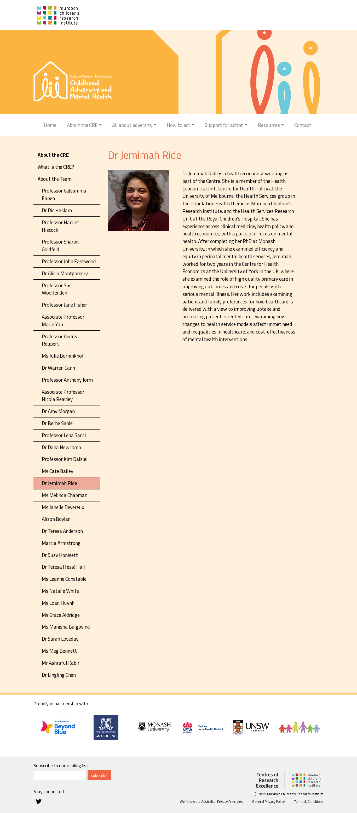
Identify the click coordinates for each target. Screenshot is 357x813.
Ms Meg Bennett (59, 650)
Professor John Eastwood (69, 261)
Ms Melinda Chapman (64, 495)
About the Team (55, 179)
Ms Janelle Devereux (63, 507)
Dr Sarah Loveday (60, 638)
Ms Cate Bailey (57, 471)
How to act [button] (178, 125)
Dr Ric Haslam (57, 210)
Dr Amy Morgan (58, 411)
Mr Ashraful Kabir (60, 663)
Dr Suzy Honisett (60, 555)
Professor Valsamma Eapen (64, 194)
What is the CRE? (56, 167)
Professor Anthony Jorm (67, 379)
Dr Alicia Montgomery (65, 273)
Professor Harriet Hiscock (60, 226)
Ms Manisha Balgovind (66, 626)
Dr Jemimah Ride (59, 483)
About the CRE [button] (82, 125)
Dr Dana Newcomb (61, 447)
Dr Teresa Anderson (62, 531)
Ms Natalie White (60, 591)
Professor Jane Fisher (64, 304)
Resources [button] (269, 125)
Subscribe (99, 775)
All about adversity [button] (132, 125)
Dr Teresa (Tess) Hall (63, 567)
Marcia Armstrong (61, 543)
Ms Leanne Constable (64, 579)
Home (50, 125)
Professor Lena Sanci (64, 435)
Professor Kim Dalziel (65, 459)
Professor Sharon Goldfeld (60, 245)
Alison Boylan (56, 519)
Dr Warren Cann (58, 367)
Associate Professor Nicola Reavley (63, 395)
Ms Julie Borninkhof (63, 355)
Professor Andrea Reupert (60, 340)
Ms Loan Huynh (58, 603)
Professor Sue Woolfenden (57, 289)
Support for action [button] (224, 125)
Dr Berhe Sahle (57, 423)
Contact (302, 125)
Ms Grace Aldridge (61, 615)
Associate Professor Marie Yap (63, 320)
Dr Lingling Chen (59, 675)
